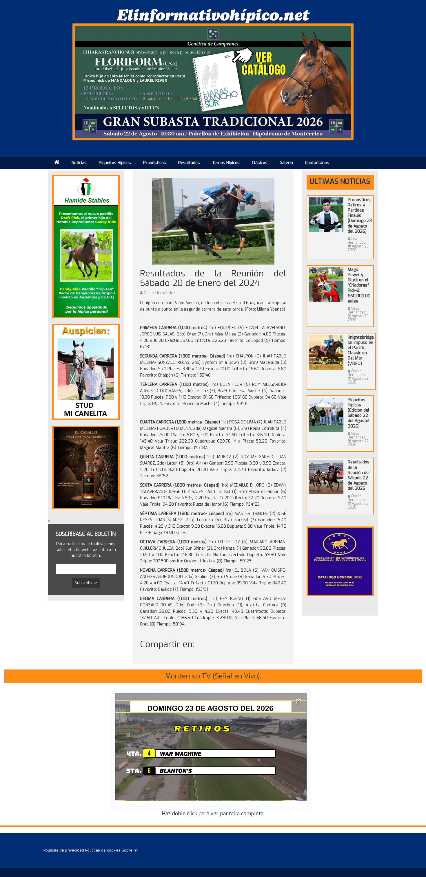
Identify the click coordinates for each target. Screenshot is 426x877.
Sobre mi (130, 850)
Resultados (189, 163)
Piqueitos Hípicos (115, 163)
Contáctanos (317, 163)
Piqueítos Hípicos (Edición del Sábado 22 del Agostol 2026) (358, 413)
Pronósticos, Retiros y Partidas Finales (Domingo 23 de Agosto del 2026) (360, 215)
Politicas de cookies (103, 850)
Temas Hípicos (226, 163)
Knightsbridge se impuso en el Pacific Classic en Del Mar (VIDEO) (361, 350)
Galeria (286, 163)
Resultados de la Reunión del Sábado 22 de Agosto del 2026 (359, 475)
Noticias (79, 163)
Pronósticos (154, 163)
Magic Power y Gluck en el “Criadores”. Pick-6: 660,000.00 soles (359, 285)
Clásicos (259, 163)
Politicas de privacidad (63, 850)
